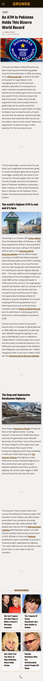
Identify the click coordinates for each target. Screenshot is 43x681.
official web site (14, 77)
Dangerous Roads (22, 428)
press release (35, 238)
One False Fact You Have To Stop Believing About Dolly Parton (10, 660)
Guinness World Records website (24, 356)
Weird (5, 12)
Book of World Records (29, 309)
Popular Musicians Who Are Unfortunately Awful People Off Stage (32, 661)
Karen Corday (9, 32)
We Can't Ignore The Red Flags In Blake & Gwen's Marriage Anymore (11, 622)
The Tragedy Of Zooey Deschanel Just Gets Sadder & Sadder (31, 622)
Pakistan (32, 536)
